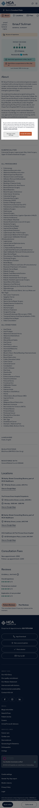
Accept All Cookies (25, 133)
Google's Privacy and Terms (10, 129)
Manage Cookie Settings (11, 134)
